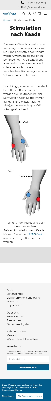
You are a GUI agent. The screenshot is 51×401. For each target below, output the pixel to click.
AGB (10, 290)
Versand (12, 335)
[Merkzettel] (34, 13)
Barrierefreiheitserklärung (23, 297)
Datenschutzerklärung (12, 390)
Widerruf (12, 301)
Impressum (14, 305)
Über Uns (13, 312)
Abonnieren (28, 367)
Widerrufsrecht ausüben (22, 339)
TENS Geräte (15, 316)
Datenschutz (15, 293)
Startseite (7, 20)
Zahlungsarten (16, 331)
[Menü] (45, 13)
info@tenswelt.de (33, 7)
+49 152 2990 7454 (35, 3)
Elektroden (14, 320)
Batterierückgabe (18, 324)
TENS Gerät (36, 234)
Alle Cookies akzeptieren (30, 396)
